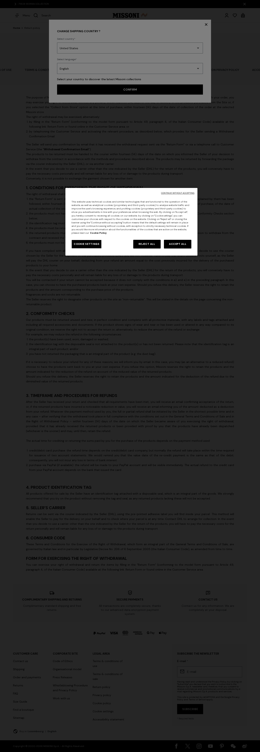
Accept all (177, 244)
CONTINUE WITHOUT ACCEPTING (177, 193)
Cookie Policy (98, 233)
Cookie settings (86, 244)
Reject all (147, 244)
